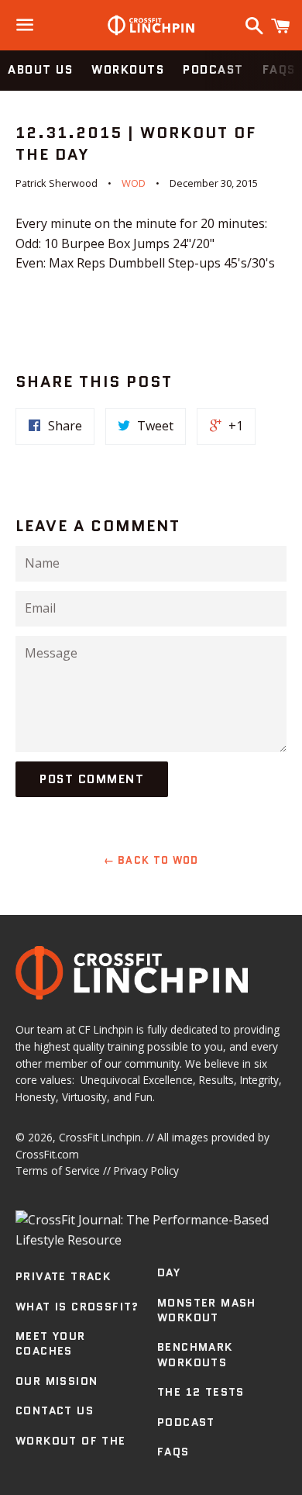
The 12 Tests (201, 1392)
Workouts (127, 69)
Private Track (63, 1276)
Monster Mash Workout (206, 1310)
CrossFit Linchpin (100, 1137)
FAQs (173, 1451)
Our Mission (56, 1381)
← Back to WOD (151, 860)
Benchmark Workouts (195, 1354)
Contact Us (54, 1410)
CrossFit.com (47, 1154)
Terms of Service (57, 1170)
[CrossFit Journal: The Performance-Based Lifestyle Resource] (151, 1239)
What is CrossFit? (77, 1306)
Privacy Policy (146, 1170)
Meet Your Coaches (50, 1343)
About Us (40, 69)
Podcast (213, 69)
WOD (134, 183)
